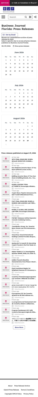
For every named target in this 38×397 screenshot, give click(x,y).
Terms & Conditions (27, 390)
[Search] (26, 17)
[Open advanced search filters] (30, 17)
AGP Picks (5, 3)
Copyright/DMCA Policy (13, 394)
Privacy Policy (28, 394)
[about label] (13, 163)
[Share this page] (35, 17)
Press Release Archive (22, 386)
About (10, 386)
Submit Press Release (11, 390)
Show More (19, 327)
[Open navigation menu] (3, 17)
